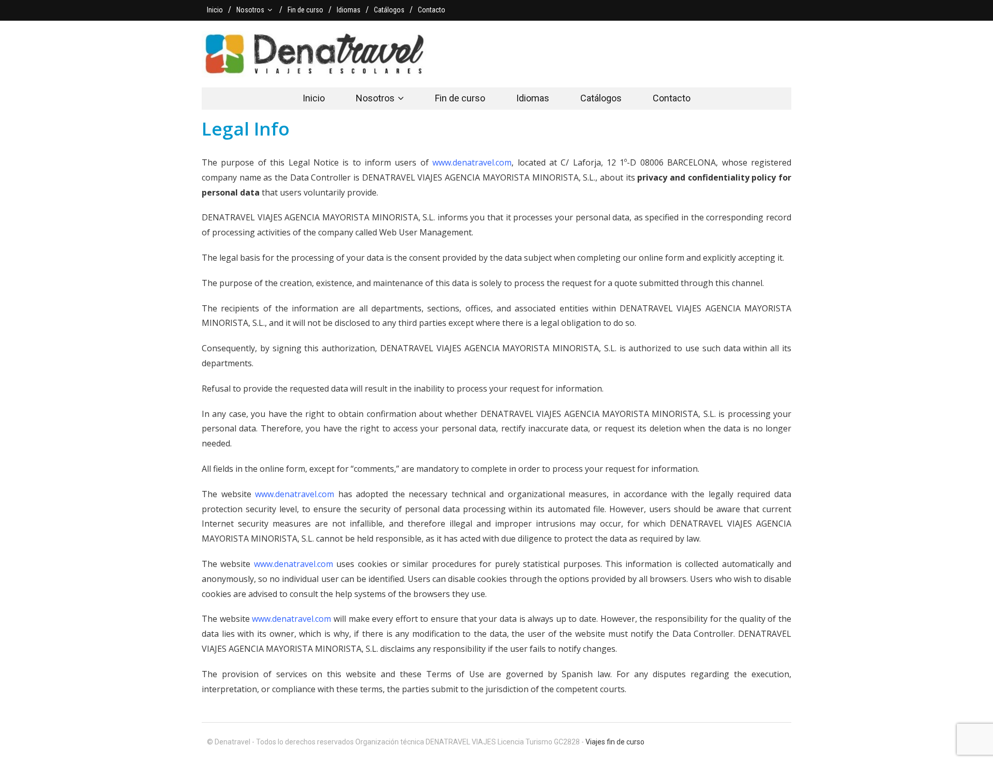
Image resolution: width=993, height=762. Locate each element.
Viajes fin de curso (614, 742)
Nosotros (250, 10)
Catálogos (389, 10)
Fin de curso (305, 10)
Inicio (215, 10)
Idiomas (348, 10)
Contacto (431, 10)
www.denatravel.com (471, 162)
